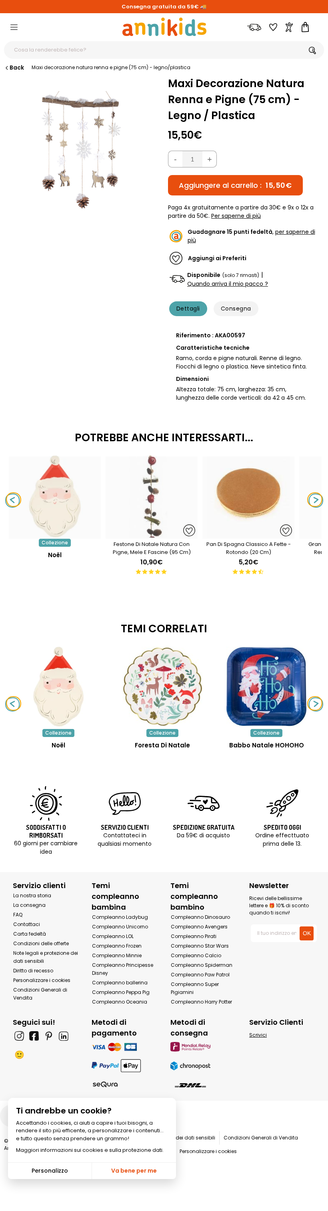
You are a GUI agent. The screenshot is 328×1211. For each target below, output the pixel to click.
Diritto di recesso (33, 970)
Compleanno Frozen (117, 945)
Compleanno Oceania (119, 1001)
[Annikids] (164, 27)
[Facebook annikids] (34, 1036)
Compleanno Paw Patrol (200, 974)
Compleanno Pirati (193, 936)
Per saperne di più (236, 216)
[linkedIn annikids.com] (63, 1036)
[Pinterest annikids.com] (48, 1036)
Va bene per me (134, 1171)
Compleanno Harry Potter (201, 1001)
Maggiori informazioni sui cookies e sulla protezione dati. (90, 1150)
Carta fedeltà (29, 933)
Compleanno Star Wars (200, 945)
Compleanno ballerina (120, 982)
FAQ (17, 914)
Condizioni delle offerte (41, 943)
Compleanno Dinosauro (200, 917)
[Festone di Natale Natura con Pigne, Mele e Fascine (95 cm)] (152, 534)
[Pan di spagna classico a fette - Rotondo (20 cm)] (248, 534)
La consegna (29, 905)
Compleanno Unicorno (120, 926)
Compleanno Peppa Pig (121, 992)
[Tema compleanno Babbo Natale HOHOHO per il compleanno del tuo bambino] (266, 687)
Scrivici (258, 1035)
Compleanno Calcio (196, 955)
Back (17, 68)
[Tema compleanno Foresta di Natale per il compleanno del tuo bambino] (162, 687)
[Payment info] (125, 1046)
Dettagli (188, 309)
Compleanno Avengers (199, 926)
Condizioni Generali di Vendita (261, 1137)
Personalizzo (50, 1171)
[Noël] (55, 534)
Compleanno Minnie (117, 955)
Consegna (236, 309)
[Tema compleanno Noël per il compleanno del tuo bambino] (58, 687)
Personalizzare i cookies (41, 980)
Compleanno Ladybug (120, 917)
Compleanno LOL (113, 936)
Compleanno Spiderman (201, 965)
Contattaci (26, 924)
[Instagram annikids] (19, 1036)
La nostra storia (32, 895)
